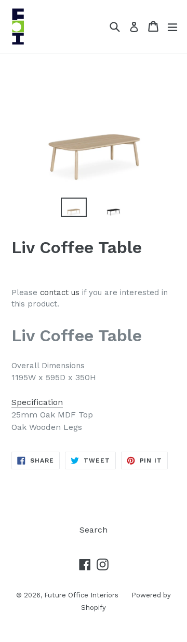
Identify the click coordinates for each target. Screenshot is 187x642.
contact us (59, 292)
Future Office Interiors (81, 595)
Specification (37, 402)
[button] (93, 402)
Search (93, 530)
